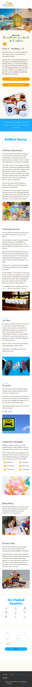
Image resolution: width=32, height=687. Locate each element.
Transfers (6, 125)
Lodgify (23, 683)
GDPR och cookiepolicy (8, 663)
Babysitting (25, 125)
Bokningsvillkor (21, 663)
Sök (17, 649)
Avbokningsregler (7, 667)
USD (12, 674)
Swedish (5, 674)
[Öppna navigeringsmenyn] (29, 4)
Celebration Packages (15, 125)
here (11, 351)
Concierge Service (19, 122)
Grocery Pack (16, 127)
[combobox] (16, 633)
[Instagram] (6, 678)
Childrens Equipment (8, 122)
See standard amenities (16, 85)
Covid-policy (18, 667)
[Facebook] (4, 678)
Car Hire (27, 122)
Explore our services (16, 79)
